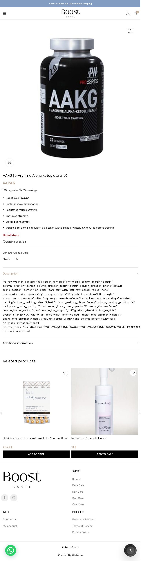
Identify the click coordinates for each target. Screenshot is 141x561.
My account (10, 526)
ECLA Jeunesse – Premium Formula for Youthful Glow (35, 438)
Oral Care (78, 504)
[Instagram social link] (13, 497)
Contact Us (10, 519)
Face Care (22, 252)
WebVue (77, 555)
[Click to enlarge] (10, 162)
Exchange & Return (83, 519)
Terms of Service (82, 526)
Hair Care (77, 491)
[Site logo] (70, 13)
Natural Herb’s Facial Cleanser (89, 438)
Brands (76, 479)
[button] (36, 454)
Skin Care (78, 498)
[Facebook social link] (13, 259)
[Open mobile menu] (4, 13)
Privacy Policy (80, 532)
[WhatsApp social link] (17, 259)
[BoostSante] (130, 550)
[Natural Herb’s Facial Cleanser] (104, 401)
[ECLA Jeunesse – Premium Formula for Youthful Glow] (36, 401)
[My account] (128, 13)
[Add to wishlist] (64, 373)
